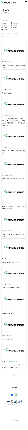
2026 (2, 34)
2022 (16, 34)
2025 (6, 34)
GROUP (6, 29)
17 (8, 374)
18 (10, 374)
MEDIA (5, 27)
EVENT (15, 27)
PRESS (15, 25)
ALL (5, 23)
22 (20, 374)
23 (22, 374)
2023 (13, 34)
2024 (9, 34)
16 (5, 374)
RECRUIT (15, 23)
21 (18, 374)
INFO (5, 25)
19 (13, 374)
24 (25, 374)
